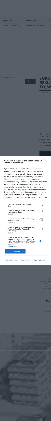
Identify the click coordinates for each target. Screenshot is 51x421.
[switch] (41, 211)
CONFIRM (15, 251)
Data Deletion (11, 260)
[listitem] (25, 205)
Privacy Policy (39, 260)
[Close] (46, 161)
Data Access (25, 260)
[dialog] (25, 210)
